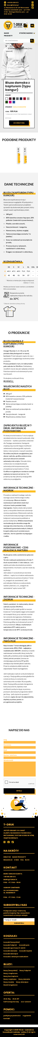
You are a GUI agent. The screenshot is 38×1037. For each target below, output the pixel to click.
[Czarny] (14, 98)
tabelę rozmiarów (19, 107)
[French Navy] (21, 98)
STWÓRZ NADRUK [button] (26, 33)
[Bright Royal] (14, 102)
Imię (5, 740)
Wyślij (19, 791)
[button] (33, 26)
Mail (5, 750)
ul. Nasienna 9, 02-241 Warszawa (16, 8)
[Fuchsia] (10, 102)
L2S (23, 1034)
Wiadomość (8, 760)
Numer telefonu (10, 755)
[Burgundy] (10, 98)
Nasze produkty (16, 46)
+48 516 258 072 (12, 2)
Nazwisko (7, 745)
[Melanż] (28, 98)
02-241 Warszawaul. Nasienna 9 (10, 891)
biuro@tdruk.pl (13, 5)
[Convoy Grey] (17, 98)
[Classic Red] (24, 98)
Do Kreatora (19, 123)
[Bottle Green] (6, 102)
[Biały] (6, 98)
